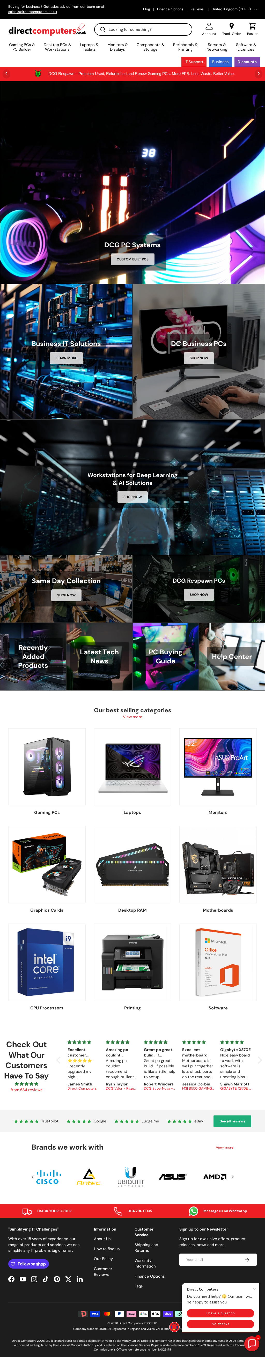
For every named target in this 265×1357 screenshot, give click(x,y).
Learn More (66, 358)
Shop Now (199, 358)
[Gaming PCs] (47, 767)
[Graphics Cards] (47, 864)
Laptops (132, 812)
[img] (26, 1084)
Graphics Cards (46, 910)
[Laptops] (132, 767)
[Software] (218, 962)
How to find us (107, 1248)
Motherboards (218, 910)
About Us (102, 1238)
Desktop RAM (132, 910)
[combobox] (143, 29)
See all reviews (232, 1121)
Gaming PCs (47, 812)
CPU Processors (46, 1008)
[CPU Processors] (47, 962)
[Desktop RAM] (132, 864)
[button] (252, 29)
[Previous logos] (32, 1177)
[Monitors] (218, 767)
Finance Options (170, 9)
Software (218, 1008)
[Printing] (132, 962)
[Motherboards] (218, 864)
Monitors (218, 812)
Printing (132, 1008)
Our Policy (103, 1258)
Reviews (197, 9)
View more (132, 716)
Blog (146, 9)
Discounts (247, 61)
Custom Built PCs (133, 259)
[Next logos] (233, 1177)
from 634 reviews (26, 1089)
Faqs (139, 1286)
